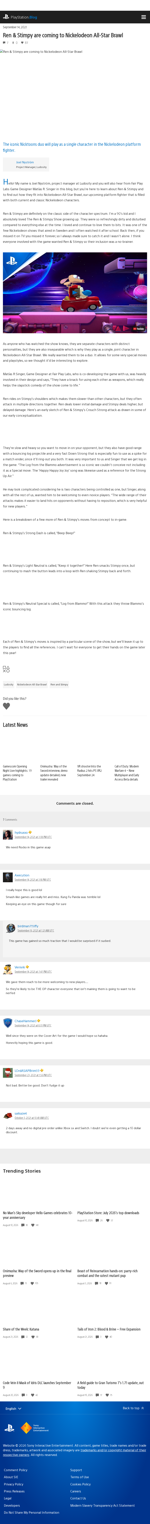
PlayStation (24, 17)
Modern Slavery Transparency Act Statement (102, 1505)
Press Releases (14, 1491)
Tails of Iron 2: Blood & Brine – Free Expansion (108, 1329)
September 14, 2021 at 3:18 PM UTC (33, 879)
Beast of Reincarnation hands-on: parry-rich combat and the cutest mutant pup (107, 1273)
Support (76, 1470)
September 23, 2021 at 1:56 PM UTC (33, 1075)
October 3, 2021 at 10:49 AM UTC (32, 1117)
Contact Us (78, 1498)
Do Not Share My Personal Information (31, 1512)
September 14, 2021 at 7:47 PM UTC (33, 971)
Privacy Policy (13, 1484)
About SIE (11, 1477)
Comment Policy (15, 1470)
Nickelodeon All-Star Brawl (32, 684)
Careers (75, 1491)
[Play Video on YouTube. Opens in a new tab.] (138, 328)
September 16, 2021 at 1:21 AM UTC (36, 930)
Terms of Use (79, 1477)
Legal (7, 1498)
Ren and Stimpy (59, 684)
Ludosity (8, 684)
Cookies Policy (80, 1484)
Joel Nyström (25, 162)
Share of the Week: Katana (21, 1329)
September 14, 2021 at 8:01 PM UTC (33, 1025)
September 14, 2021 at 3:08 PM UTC (33, 837)
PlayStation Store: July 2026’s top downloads (108, 1212)
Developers (12, 1505)
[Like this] (33, 1225)
